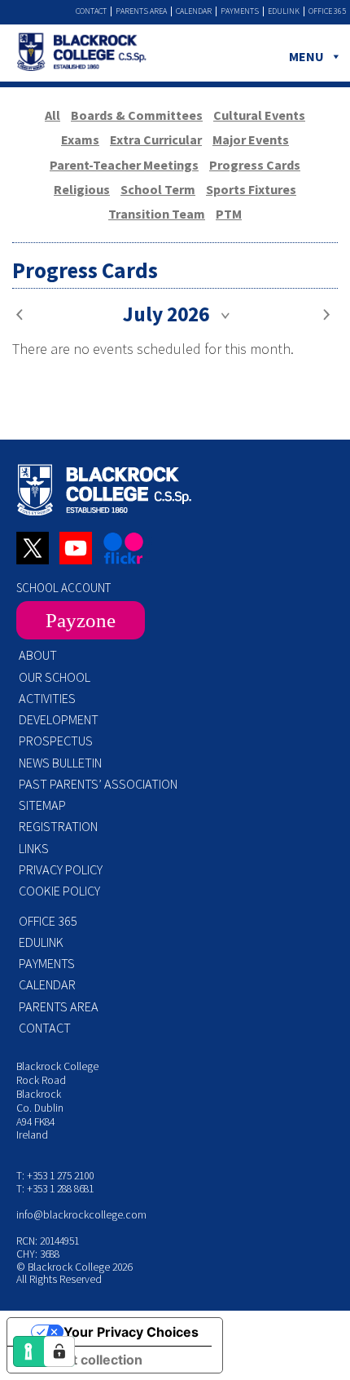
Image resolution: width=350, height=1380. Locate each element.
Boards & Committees (137, 115)
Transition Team (156, 214)
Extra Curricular (156, 139)
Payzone (81, 620)
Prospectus (56, 740)
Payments (240, 11)
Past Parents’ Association (98, 784)
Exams (80, 139)
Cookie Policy (59, 890)
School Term (157, 189)
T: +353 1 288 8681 (55, 1189)
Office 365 (327, 11)
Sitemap (42, 805)
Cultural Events (259, 115)
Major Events (250, 139)
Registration (58, 826)
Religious (82, 189)
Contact (91, 11)
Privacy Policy (61, 869)
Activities (47, 698)
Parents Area (141, 11)
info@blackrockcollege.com (81, 1215)
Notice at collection (81, 1359)
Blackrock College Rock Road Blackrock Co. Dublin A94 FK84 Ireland (57, 1100)
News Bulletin (60, 762)
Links (34, 848)
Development (58, 719)
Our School (54, 677)
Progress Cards (254, 165)
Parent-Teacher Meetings (124, 165)
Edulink (284, 11)
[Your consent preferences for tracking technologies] (59, 1351)
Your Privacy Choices (131, 1332)
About (38, 655)
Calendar (194, 11)
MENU (306, 56)
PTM (229, 214)
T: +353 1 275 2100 (55, 1176)
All (52, 115)
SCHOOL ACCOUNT (63, 587)
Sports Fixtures (251, 189)
